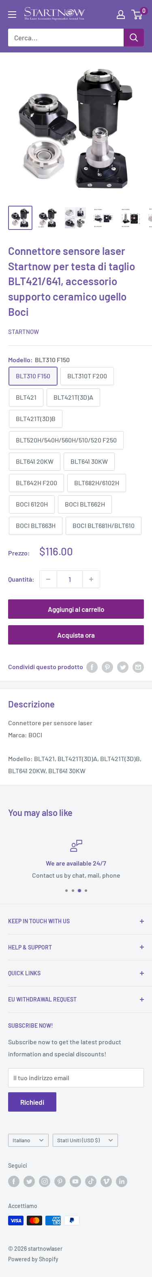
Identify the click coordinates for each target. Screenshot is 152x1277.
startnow (23, 331)
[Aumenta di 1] (91, 579)
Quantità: (21, 579)
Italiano (21, 1140)
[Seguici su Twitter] (29, 1181)
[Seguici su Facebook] (13, 1181)
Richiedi (32, 1102)
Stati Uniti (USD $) (78, 1140)
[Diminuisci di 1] (48, 579)
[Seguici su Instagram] (44, 1181)
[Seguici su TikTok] (90, 1181)
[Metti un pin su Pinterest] (107, 667)
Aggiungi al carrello (76, 609)
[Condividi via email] (138, 667)
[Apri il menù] (12, 14)
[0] (137, 14)
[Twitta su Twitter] (122, 667)
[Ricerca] (134, 37)
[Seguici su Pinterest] (60, 1181)
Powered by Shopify (33, 1259)
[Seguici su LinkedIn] (121, 1181)
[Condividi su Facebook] (92, 667)
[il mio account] (121, 14)
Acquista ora (76, 635)
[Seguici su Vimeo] (106, 1181)
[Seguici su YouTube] (75, 1181)
